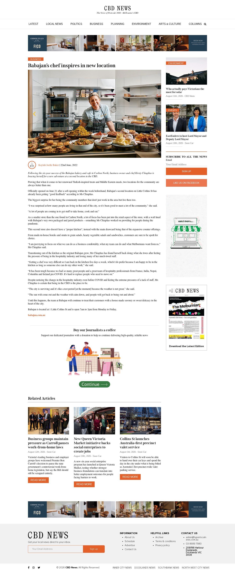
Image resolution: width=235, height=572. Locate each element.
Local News (54, 24)
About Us (130, 537)
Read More (38, 480)
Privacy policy (162, 545)
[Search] (204, 24)
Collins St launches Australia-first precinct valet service (138, 443)
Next (154, 113)
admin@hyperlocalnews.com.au (196, 538)
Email (169, 159)
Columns (195, 24)
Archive (159, 537)
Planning (117, 24)
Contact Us (130, 549)
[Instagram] (33, 567)
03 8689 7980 (194, 544)
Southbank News (168, 568)
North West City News (195, 568)
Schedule (130, 541)
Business (96, 24)
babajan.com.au (36, 315)
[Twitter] (39, 567)
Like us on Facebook (186, 182)
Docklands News (144, 568)
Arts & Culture (170, 24)
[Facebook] (28, 567)
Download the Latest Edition (186, 346)
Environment (141, 24)
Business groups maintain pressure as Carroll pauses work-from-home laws (48, 443)
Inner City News (122, 568)
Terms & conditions (165, 541)
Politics (76, 24)
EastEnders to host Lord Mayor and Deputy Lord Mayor (186, 137)
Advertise (130, 545)
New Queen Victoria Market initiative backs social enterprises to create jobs (92, 445)
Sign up (186, 171)
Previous (34, 113)
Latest (33, 24)
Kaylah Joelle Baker (48, 165)
